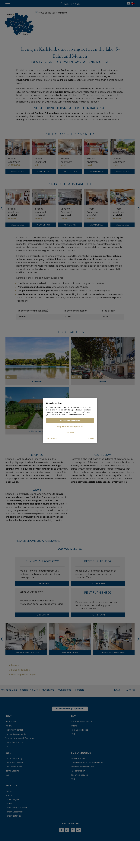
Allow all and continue (70, 420)
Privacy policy (52, 438)
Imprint (91, 438)
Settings (70, 432)
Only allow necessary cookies (70, 426)
